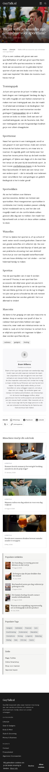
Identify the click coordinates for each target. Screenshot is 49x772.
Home (5, 50)
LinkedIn (41, 420)
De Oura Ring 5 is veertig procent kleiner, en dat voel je (25, 564)
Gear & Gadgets (9, 726)
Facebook (29, 420)
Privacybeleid (8, 752)
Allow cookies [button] (41, 766)
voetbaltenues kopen (22, 166)
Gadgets (9, 628)
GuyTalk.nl (9, 700)
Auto (36, 628)
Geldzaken (18, 628)
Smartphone (10, 636)
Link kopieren (17, 424)
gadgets (17, 342)
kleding (26, 342)
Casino (31, 640)
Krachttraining (11, 632)
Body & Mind (7, 730)
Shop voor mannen (12, 666)
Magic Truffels (10, 658)
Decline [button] (31, 766)
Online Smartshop (12, 662)
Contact (6, 748)
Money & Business (10, 738)
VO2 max (23, 640)
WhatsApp (16, 420)
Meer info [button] (14, 768)
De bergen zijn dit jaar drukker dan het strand (27, 575)
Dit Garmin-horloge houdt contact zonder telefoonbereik (26, 596)
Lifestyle (12, 50)
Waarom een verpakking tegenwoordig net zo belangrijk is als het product (26, 607)
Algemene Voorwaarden (12, 756)
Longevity (29, 636)
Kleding (8, 640)
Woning (20, 636)
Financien (28, 628)
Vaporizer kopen (11, 670)
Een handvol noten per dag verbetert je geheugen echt (27, 585)
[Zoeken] (45, 3)
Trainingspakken (19, 113)
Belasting (38, 636)
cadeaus (7, 342)
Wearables (33, 632)
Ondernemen (23, 632)
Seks (15, 640)
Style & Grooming (9, 734)
